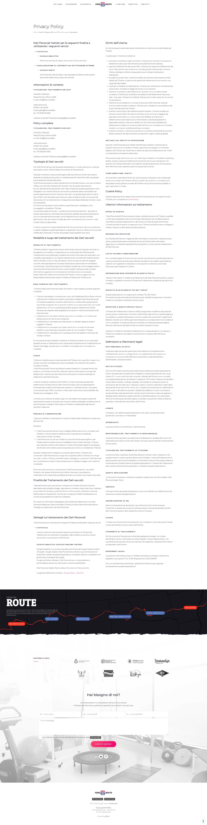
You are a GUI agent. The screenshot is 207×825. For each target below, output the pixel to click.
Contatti (145, 4)
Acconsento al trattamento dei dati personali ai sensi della (71, 737)
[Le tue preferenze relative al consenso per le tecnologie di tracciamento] (203, 821)
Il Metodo (120, 4)
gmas (107, 816)
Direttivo (133, 4)
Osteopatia (85, 4)
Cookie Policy (133, 199)
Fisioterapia (71, 4)
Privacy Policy (69, 573)
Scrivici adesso (103, 744)
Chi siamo (57, 4)
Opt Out (79, 573)
